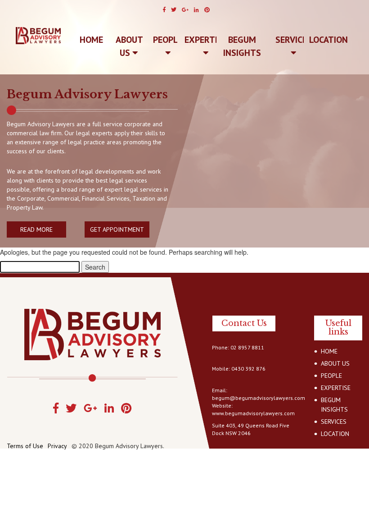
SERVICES (293, 40)
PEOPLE (168, 40)
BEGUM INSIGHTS (242, 46)
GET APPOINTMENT (117, 229)
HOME (329, 351)
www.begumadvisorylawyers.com (253, 413)
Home (91, 40)
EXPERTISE (205, 40)
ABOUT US (129, 46)
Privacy (57, 446)
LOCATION (328, 40)
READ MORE (36, 229)
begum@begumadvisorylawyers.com (258, 397)
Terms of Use (25, 446)
